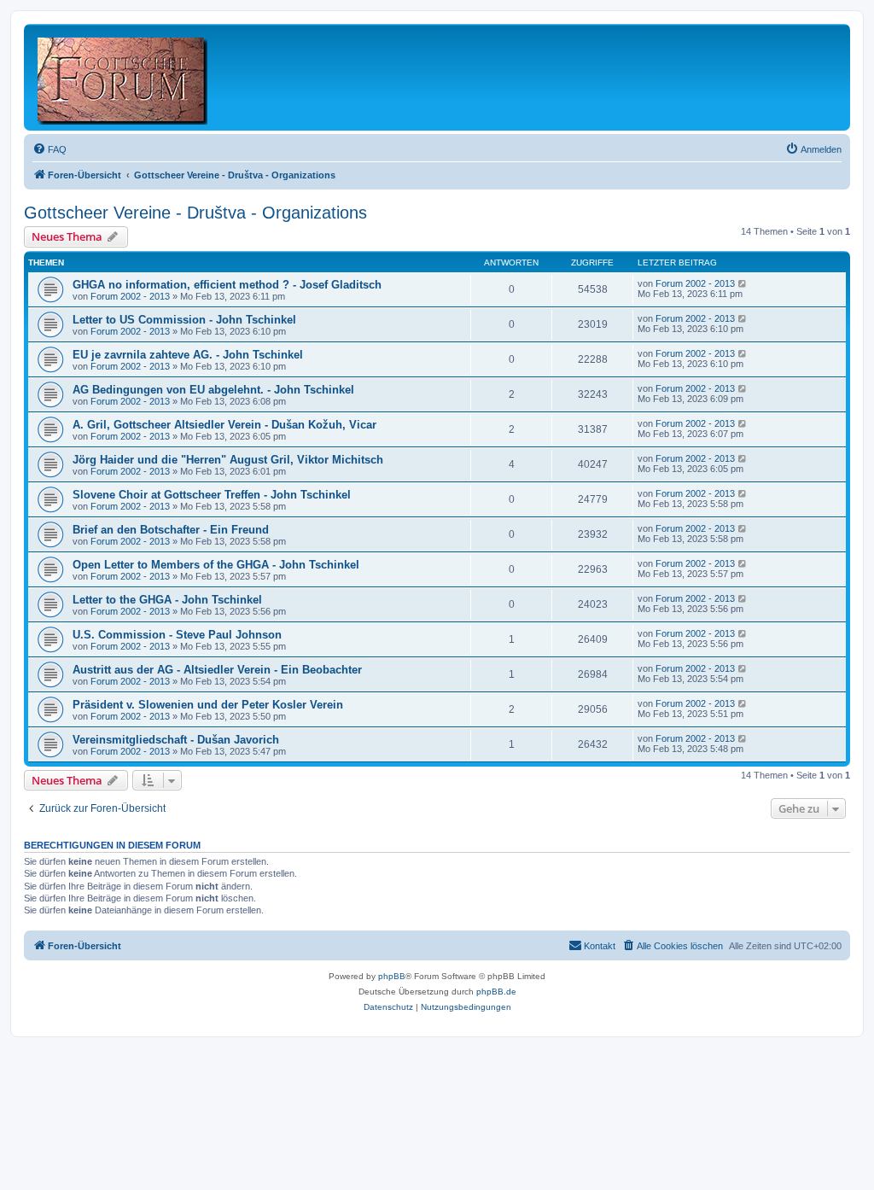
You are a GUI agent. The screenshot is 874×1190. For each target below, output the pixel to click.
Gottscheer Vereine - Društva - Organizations (195, 212)
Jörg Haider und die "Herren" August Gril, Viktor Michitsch (228, 459)
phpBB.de (496, 991)
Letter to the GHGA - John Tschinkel (167, 599)
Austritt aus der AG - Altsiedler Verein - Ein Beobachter (217, 669)
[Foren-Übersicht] (123, 77)
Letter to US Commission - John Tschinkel (184, 319)
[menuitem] (49, 149)
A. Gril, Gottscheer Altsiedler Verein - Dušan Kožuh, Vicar (224, 424)
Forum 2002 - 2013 (130, 296)
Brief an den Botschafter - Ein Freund (171, 529)
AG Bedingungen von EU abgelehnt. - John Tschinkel (213, 389)
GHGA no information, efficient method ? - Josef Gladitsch (227, 284)
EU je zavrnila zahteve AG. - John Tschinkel (188, 354)
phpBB (391, 976)
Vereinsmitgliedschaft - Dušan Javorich (176, 739)
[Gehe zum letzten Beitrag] (743, 283)
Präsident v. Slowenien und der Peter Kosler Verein (208, 704)
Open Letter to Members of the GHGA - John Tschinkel (216, 564)
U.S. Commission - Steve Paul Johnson (177, 634)
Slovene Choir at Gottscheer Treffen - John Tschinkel (212, 494)
